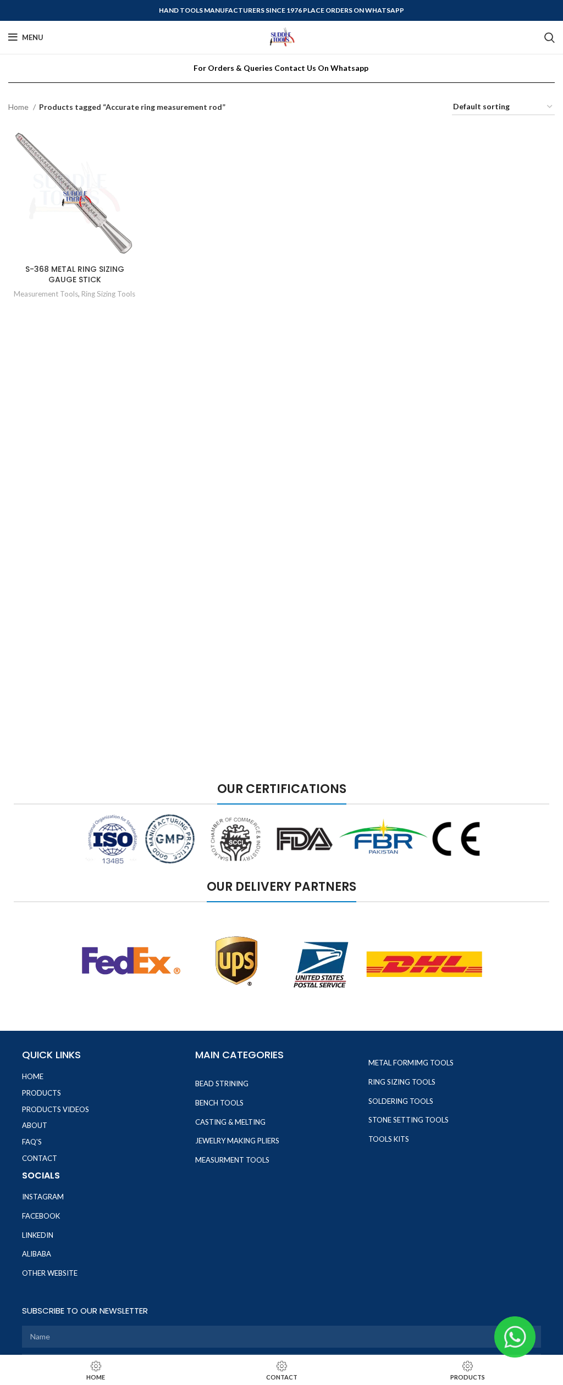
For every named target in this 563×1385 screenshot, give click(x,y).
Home (19, 106)
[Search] (549, 37)
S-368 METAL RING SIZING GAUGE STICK (74, 275)
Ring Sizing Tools (108, 293)
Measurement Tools (46, 293)
